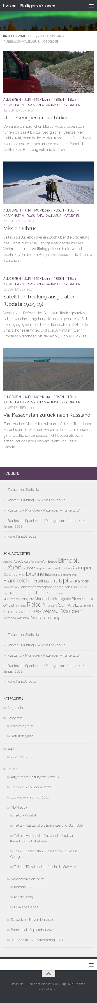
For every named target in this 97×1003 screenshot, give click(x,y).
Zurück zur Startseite (23, 490)
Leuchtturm (11, 593)
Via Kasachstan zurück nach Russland (46, 415)
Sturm (8, 612)
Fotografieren (69, 574)
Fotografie (15, 718)
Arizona (8, 561)
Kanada (82, 581)
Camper (82, 568)
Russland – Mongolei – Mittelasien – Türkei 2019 (44, 510)
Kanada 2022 (24, 887)
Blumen (28, 568)
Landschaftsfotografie (36, 587)
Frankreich (16, 580)
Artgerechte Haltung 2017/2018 (35, 777)
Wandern (72, 611)
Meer (59, 593)
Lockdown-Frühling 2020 (30, 797)
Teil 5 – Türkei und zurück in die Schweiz (45, 867)
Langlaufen (61, 587)
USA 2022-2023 (26, 907)
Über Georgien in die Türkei (35, 118)
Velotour (51, 611)
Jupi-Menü (19, 757)
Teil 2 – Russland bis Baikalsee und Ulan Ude (48, 825)
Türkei (28, 612)
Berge (52, 561)
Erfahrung (52, 574)
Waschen (9, 618)
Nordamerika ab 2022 (27, 879)
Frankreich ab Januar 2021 (31, 787)
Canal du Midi (14, 575)
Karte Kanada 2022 (21, 536)
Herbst (36, 580)
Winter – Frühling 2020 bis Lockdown (36, 500)
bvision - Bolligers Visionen (29, 5)
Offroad (8, 605)
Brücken (65, 568)
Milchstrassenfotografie (18, 599)
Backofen (41, 561)
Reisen (58, 99)
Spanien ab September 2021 (32, 930)
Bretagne (52, 568)
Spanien (86, 605)
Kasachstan (11, 587)
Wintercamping (45, 617)
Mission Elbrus (19, 228)
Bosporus (41, 568)
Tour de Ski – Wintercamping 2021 (37, 940)
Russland (51, 605)
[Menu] (91, 5)
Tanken (18, 612)
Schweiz (68, 605)
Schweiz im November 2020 (32, 920)
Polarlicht (20, 605)
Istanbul (49, 581)
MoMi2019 (42, 99)
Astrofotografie (24, 561)
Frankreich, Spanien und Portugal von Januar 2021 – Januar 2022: (45, 523)
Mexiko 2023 (24, 897)
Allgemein (12, 99)
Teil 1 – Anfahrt (25, 815)
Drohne (35, 574)
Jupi (27, 99)
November (82, 598)
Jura (71, 581)
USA (37, 612)
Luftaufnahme (38, 592)
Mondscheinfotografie (53, 599)
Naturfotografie (22, 736)
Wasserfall (23, 618)
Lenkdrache (79, 587)
